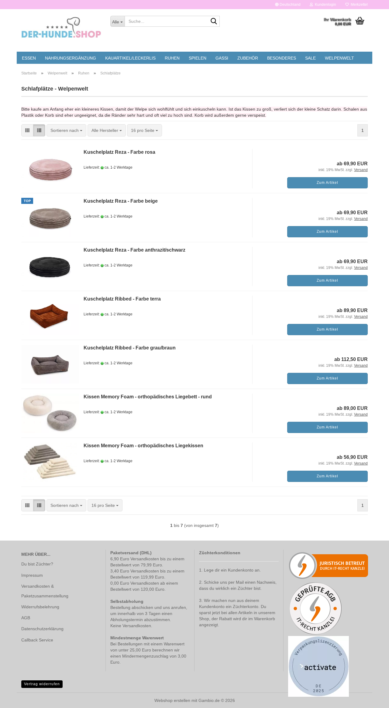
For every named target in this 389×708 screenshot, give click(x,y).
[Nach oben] (372, 698)
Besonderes (281, 58)
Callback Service (37, 640)
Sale (310, 58)
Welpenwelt (339, 58)
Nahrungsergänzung (70, 58)
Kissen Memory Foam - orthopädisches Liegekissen (143, 445)
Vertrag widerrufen (42, 684)
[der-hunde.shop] (61, 27)
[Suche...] (214, 21)
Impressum (32, 575)
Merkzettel (358, 4)
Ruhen (172, 58)
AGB (25, 617)
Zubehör (247, 58)
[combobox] (66, 130)
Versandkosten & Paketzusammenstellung (44, 591)
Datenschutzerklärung (42, 628)
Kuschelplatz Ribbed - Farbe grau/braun (130, 347)
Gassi (221, 58)
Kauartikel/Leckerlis (130, 58)
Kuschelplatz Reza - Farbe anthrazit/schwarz (134, 250)
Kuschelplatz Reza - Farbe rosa (119, 152)
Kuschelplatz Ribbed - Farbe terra (122, 298)
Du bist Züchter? (37, 564)
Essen (29, 58)
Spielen (197, 58)
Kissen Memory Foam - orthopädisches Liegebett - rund (148, 396)
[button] (287, 4)
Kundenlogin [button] (324, 4)
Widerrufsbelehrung (40, 606)
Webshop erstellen (172, 700)
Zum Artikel (327, 182)
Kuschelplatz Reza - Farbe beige (121, 201)
